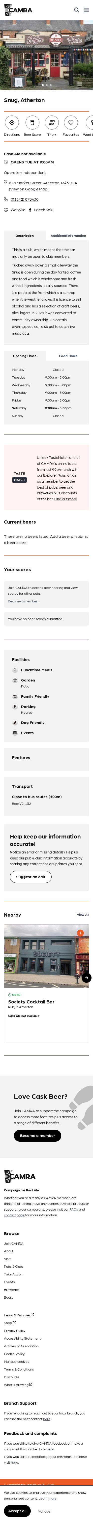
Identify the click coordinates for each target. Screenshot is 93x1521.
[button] (87, 978)
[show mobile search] (77, 10)
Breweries (12, 1289)
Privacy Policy (14, 1330)
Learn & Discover (17, 1315)
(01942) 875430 (24, 199)
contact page (14, 1215)
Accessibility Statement (22, 1338)
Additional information (68, 235)
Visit (7, 1258)
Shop (8, 1323)
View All (83, 914)
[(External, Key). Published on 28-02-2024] (46, 984)
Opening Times (24, 356)
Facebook (43, 209)
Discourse (11, 1377)
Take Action (13, 1274)
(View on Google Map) (29, 188)
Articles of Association (21, 1346)
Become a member (22, 601)
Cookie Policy (14, 1354)
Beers (8, 1297)
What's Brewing (16, 1384)
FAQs (73, 1209)
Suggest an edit (30, 876)
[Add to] (80, 933)
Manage (44, 1511)
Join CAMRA (14, 1243)
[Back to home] (18, 10)
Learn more (47, 1498)
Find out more (65, 499)
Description (25, 235)
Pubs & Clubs (14, 1266)
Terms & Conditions (19, 1369)
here (46, 1419)
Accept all (17, 1510)
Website (18, 209)
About (8, 1251)
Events (9, 1282)
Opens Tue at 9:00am (32, 161)
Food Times (68, 356)
